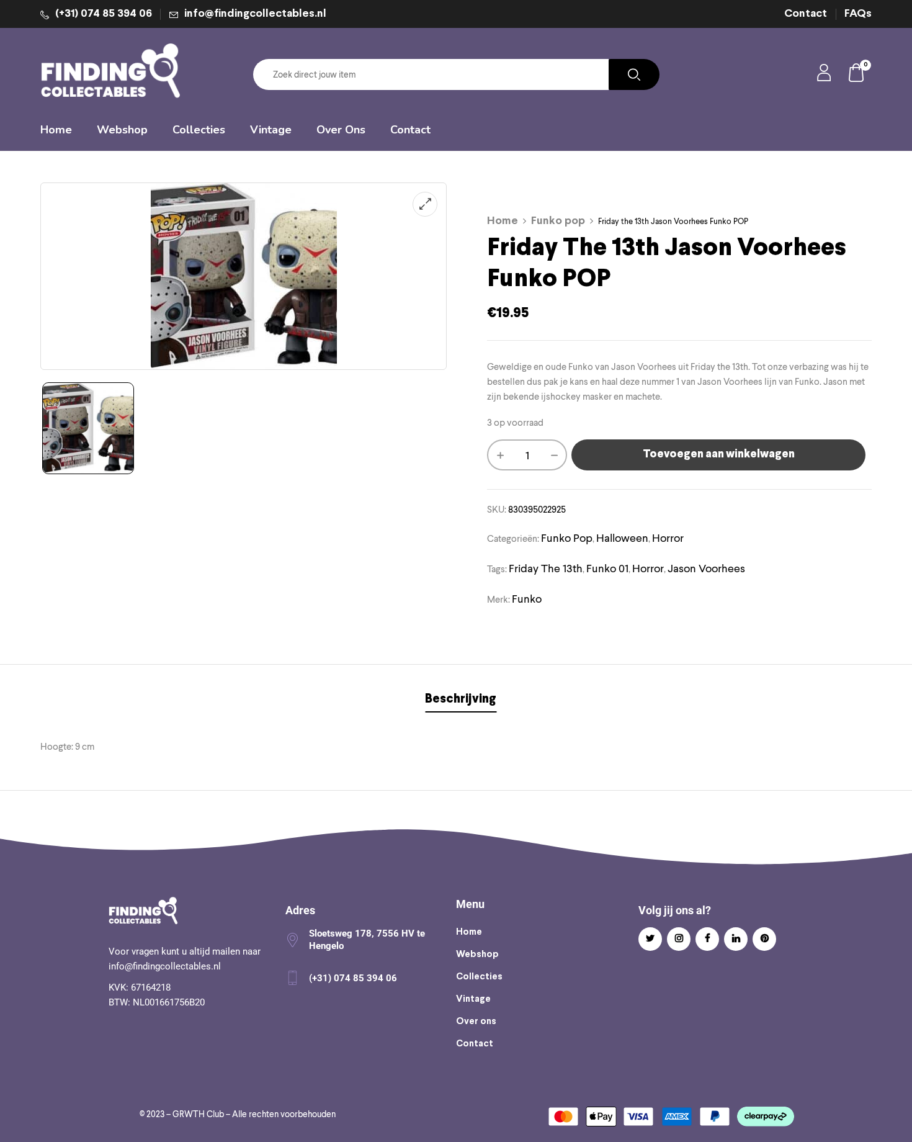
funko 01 (607, 568)
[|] (88, 428)
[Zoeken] (634, 74)
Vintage (473, 999)
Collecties (479, 977)
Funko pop (558, 221)
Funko (527, 598)
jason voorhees (706, 568)
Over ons (476, 1021)
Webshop (477, 954)
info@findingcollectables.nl (255, 14)
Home (502, 221)
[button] (857, 75)
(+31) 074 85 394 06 (103, 14)
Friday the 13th (546, 568)
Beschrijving (460, 699)
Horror (668, 537)
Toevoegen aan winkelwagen (719, 454)
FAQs (858, 14)
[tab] (460, 701)
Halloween (622, 537)
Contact (805, 14)
